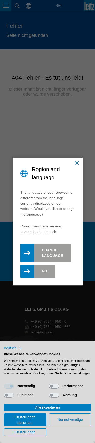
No (44, 271)
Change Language (52, 253)
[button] (13, 348)
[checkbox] (9, 386)
